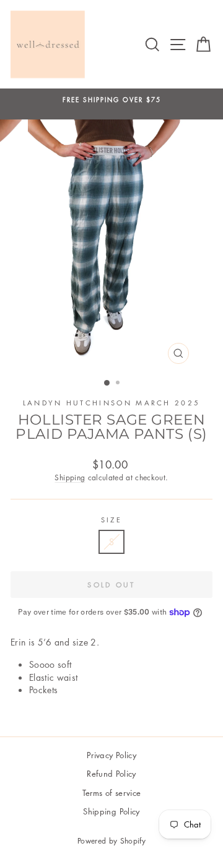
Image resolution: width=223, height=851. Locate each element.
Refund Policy (111, 773)
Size (111, 519)
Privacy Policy (111, 755)
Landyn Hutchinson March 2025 (112, 402)
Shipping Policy (111, 811)
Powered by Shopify (111, 841)
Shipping (70, 477)
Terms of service (111, 792)
